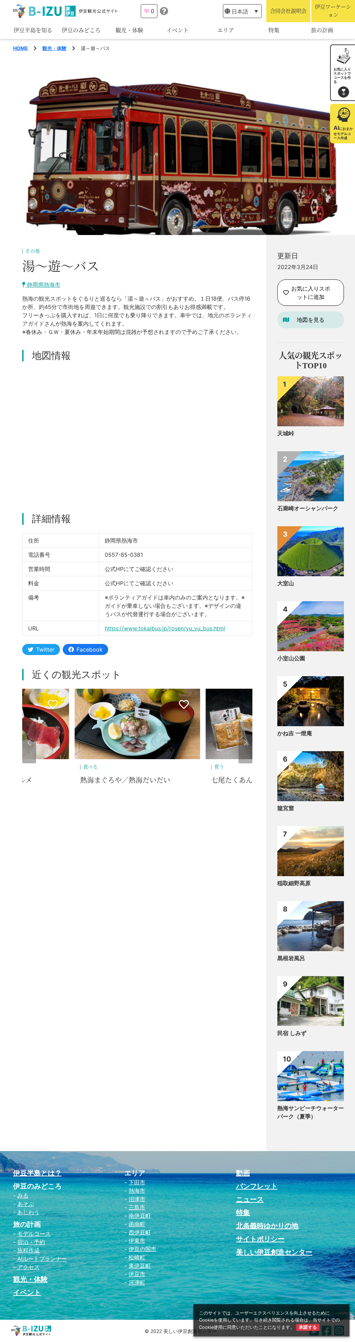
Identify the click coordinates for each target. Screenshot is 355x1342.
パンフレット (257, 1186)
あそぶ (25, 1203)
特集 (273, 30)
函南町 (137, 1224)
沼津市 (137, 1199)
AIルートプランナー (42, 1258)
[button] (29, 742)
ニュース (250, 1199)
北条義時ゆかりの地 (267, 1226)
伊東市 (137, 1240)
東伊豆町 (140, 1265)
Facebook (90, 649)
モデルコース (34, 1233)
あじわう (28, 1212)
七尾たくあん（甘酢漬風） (121, 780)
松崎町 (137, 1257)
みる (22, 1195)
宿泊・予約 (31, 1242)
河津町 (137, 1282)
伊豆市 (137, 1273)
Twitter (45, 649)
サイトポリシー (260, 1239)
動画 (243, 1173)
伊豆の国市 (142, 1248)
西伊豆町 (140, 1232)
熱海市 (137, 1190)
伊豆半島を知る (33, 30)
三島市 (137, 1207)
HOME (20, 48)
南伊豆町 (140, 1215)
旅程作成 (28, 1250)
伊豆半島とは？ (37, 1173)
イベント (177, 30)
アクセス (28, 1267)
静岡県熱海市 (42, 284)
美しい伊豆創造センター (274, 1252)
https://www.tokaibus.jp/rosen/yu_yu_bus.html (165, 628)
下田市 (137, 1182)
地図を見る (310, 319)
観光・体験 (129, 30)
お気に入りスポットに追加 (310, 292)
